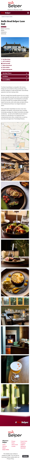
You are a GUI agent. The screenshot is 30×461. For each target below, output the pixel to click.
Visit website (6, 67)
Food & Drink (24, 441)
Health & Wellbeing (23, 445)
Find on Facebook (7, 65)
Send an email (6, 63)
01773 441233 (6, 61)
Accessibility (6, 80)
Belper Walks (5, 449)
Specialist (23, 448)
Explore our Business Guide (15, 10)
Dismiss (25, 456)
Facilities (5, 76)
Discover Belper (4, 447)
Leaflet (16, 149)
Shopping (23, 443)
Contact (13, 446)
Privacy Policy (13, 442)
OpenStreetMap (21, 149)
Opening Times (6, 73)
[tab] (15, 73)
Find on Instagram (7, 69)
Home (3, 444)
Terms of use (15, 444)
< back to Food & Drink (6, 16)
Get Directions (6, 59)
